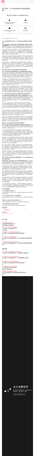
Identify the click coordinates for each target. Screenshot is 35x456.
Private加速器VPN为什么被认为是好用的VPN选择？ (10, 256)
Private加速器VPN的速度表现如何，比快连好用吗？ (10, 241)
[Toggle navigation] (32, 2)
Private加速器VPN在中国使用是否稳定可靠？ (9, 236)
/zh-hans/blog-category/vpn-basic (8, 213)
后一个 (32, 215)
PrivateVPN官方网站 (6, 210)
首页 (2, 5)
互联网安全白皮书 (6, 209)
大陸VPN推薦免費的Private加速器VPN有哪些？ (10, 266)
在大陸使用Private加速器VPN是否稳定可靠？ (9, 271)
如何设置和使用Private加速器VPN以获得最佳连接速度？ (11, 231)
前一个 (3, 215)
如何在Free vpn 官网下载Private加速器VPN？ (9, 227)
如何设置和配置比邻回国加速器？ (7, 222)
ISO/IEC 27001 (19, 99)
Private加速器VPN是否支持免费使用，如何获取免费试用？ (11, 251)
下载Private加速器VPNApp (19, 394)
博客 (5, 5)
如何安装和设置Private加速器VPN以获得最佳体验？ (10, 261)
